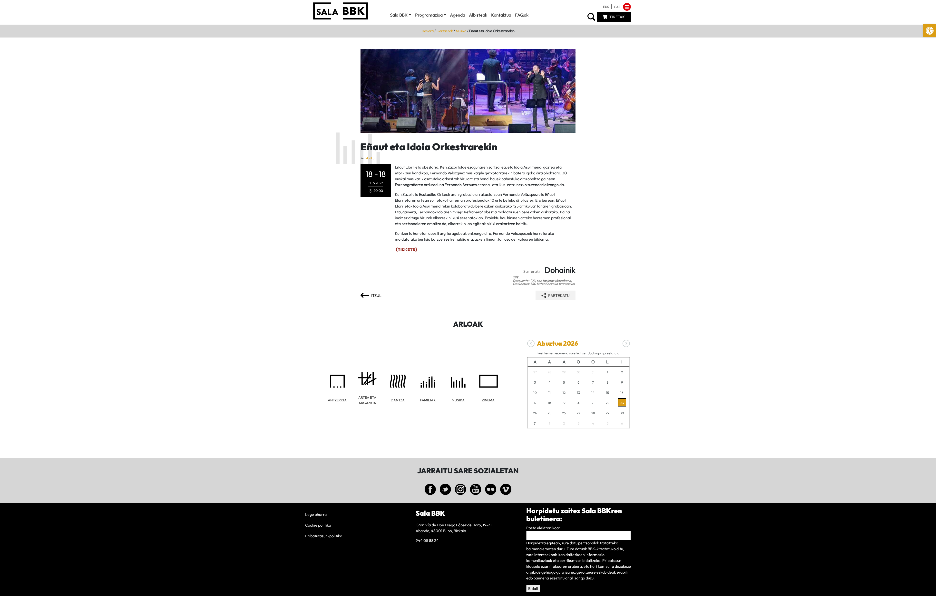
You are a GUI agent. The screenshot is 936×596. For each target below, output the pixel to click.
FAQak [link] (521, 15)
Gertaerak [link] (445, 31)
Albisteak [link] (478, 15)
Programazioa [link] (429, 15)
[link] (929, 30)
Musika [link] (461, 31)
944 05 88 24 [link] (427, 540)
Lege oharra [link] (316, 514)
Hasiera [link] (428, 31)
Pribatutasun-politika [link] (323, 535)
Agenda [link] (457, 15)
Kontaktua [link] (501, 15)
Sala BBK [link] (399, 15)
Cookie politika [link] (318, 525)
